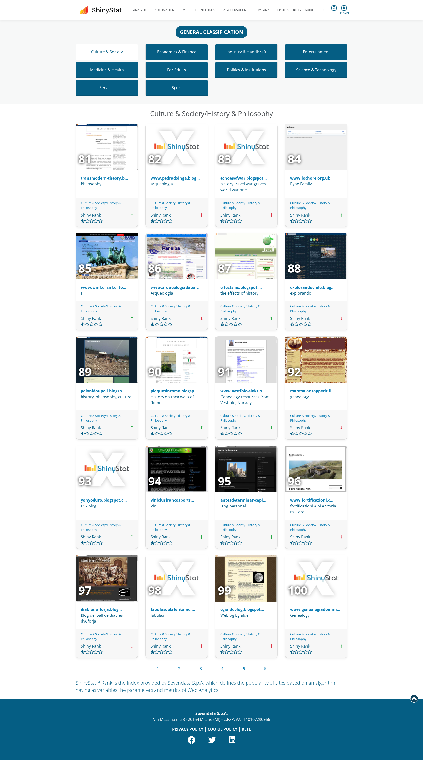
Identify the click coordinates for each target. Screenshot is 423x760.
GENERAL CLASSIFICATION (211, 32)
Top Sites (282, 10)
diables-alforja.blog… (101, 609)
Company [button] (262, 10)
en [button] (322, 10)
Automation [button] (164, 10)
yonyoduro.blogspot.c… (104, 500)
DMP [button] (183, 10)
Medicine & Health (107, 69)
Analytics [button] (141, 10)
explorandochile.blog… (312, 287)
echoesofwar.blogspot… (243, 178)
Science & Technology (316, 69)
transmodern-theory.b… (104, 178)
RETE (246, 729)
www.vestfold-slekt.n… (243, 391)
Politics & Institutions (246, 69)
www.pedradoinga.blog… (175, 178)
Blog (297, 10)
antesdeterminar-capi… (243, 500)
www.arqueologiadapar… (175, 287)
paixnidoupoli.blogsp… (103, 391)
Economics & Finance (176, 52)
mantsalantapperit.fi (310, 391)
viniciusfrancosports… (172, 500)
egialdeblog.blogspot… (242, 609)
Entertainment (316, 52)
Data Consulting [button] (234, 10)
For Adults (176, 69)
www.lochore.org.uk (310, 178)
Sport (177, 87)
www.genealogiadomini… (315, 609)
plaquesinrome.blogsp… (174, 391)
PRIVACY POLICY (187, 729)
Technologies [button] (204, 10)
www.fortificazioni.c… (311, 500)
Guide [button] (309, 10)
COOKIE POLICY (222, 729)
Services (107, 87)
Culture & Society (107, 52)
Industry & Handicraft (246, 52)
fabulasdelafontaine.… (173, 609)
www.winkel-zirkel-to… (103, 287)
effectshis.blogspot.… (241, 287)
